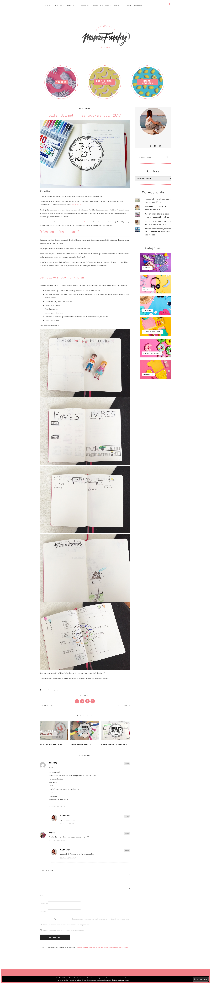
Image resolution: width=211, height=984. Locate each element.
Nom (42, 896)
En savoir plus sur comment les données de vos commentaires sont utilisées (102, 947)
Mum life (58, 6)
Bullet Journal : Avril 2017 (81, 744)
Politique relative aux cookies (120, 980)
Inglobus (53, 763)
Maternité (148, 374)
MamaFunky (65, 816)
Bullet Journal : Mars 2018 (51, 744)
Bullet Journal (85, 108)
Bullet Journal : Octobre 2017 (114, 744)
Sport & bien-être (101, 6)
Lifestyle (83, 6)
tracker (70, 690)
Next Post (123, 705)
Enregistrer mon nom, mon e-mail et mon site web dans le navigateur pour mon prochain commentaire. (76, 919)
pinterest (82, 222)
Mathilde (53, 833)
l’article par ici (76, 205)
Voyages (117, 6)
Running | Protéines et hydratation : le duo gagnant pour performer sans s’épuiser (158, 232)
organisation (61, 690)
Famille (70, 6)
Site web (43, 911)
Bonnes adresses (134, 6)
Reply (127, 763)
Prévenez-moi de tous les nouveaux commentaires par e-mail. (67, 925)
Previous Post (48, 705)
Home (47, 6)
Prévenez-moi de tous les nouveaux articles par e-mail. (64, 930)
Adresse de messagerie (43, 904)
